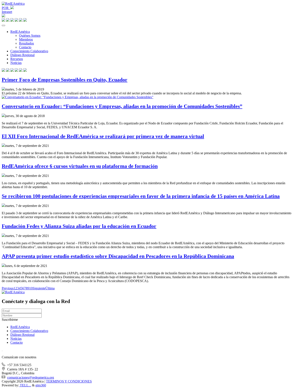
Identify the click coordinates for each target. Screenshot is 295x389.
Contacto (25, 47)
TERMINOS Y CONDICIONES (69, 381)
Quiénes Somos (29, 35)
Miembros (26, 39)
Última (50, 288)
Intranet (7, 12)
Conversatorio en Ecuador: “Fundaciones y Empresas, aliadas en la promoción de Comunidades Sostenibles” (122, 106)
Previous (8, 288)
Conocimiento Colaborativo (29, 51)
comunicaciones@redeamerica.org (30, 377)
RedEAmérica (20, 31)
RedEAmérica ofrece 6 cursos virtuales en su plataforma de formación (80, 166)
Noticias (16, 63)
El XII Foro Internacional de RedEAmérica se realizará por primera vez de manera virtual (103, 136)
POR (6, 8)
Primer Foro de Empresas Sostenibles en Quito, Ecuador (64, 80)
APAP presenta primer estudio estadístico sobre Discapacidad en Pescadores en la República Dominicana (118, 256)
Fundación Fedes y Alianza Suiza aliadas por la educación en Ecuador (79, 226)
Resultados (26, 43)
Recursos (16, 59)
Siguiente (39, 288)
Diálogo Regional (22, 55)
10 (31, 288)
